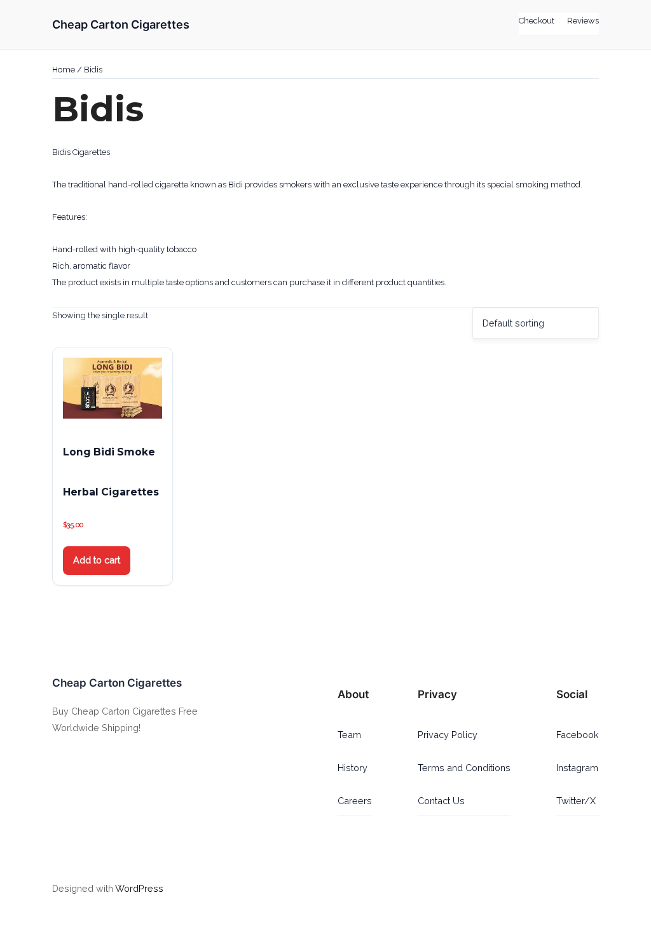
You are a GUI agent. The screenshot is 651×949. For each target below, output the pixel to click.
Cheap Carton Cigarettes (120, 24)
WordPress (139, 888)
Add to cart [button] (96, 560)
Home (63, 69)
